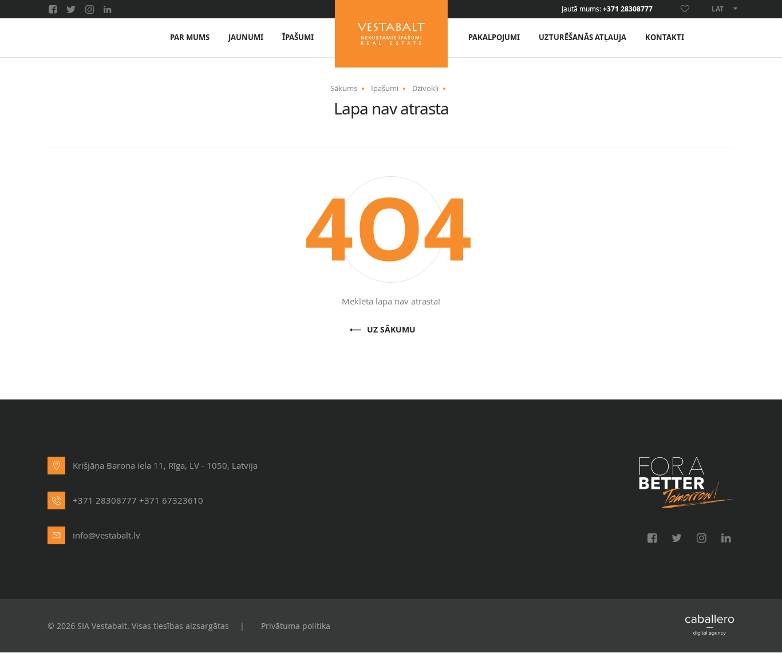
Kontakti (664, 37)
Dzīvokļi (425, 88)
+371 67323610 (171, 500)
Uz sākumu (391, 330)
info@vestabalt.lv (106, 535)
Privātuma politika (295, 625)
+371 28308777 (628, 9)
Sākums (343, 88)
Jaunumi (245, 37)
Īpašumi (298, 37)
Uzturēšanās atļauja (582, 37)
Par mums (190, 37)
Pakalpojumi (494, 37)
